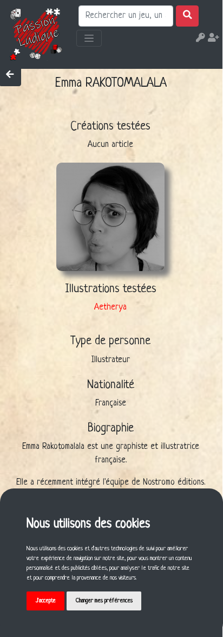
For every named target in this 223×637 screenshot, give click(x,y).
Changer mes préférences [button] (104, 600)
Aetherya (110, 307)
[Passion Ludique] (37, 34)
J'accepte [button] (46, 600)
